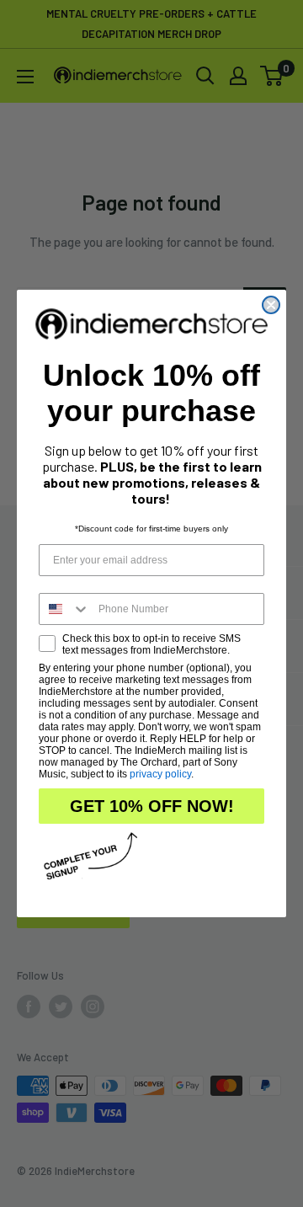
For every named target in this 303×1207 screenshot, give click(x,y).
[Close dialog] (271, 304)
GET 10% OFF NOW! (152, 806)
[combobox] (65, 609)
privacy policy (160, 774)
